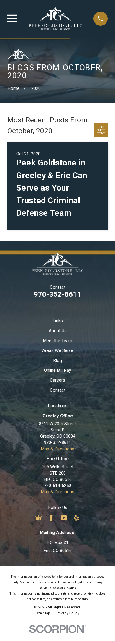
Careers (57, 380)
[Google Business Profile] (38, 518)
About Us (58, 330)
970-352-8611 (57, 294)
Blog (57, 360)
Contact (57, 390)
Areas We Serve (57, 350)
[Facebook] (51, 518)
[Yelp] (76, 518)
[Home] (55, 18)
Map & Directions (57, 449)
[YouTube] (64, 518)
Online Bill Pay (57, 370)
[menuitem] (43, 613)
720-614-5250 (57, 485)
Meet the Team (57, 340)
